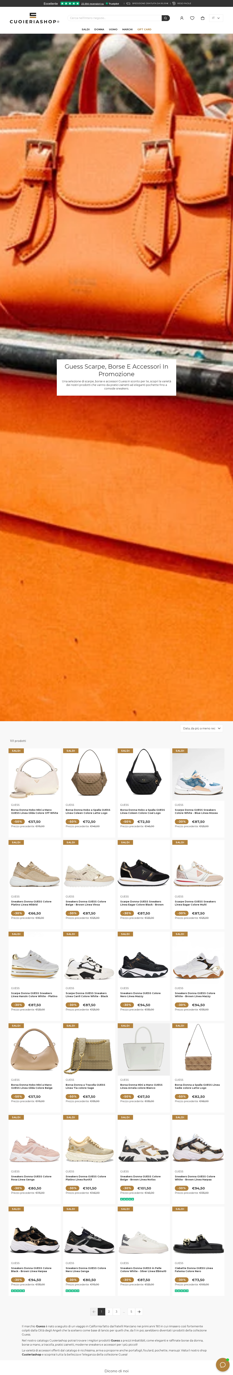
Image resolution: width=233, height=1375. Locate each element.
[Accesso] (182, 18)
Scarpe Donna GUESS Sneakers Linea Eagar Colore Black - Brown (142, 903)
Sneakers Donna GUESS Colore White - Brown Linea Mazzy (195, 995)
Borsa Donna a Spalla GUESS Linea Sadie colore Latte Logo (197, 1086)
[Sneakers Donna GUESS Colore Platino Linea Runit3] (89, 1141)
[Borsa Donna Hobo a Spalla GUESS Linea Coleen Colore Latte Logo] (89, 774)
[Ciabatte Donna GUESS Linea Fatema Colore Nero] (198, 1233)
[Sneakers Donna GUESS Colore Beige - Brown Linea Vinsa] (89, 866)
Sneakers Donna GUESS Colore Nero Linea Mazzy (140, 995)
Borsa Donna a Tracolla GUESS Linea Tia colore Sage (85, 1086)
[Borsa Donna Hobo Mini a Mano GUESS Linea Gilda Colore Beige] (35, 1049)
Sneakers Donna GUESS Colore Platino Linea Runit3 (86, 1178)
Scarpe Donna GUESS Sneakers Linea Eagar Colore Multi (195, 903)
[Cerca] (166, 18)
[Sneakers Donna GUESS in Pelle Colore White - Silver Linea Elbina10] (144, 1233)
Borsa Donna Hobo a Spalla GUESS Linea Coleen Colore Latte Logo (88, 811)
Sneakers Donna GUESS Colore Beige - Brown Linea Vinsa (86, 903)
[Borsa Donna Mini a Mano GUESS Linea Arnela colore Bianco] (144, 1049)
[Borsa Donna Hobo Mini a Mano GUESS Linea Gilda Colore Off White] (35, 774)
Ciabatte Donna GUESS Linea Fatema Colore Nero (194, 1270)
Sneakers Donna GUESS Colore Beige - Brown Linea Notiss (140, 1178)
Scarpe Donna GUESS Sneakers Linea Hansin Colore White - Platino (34, 995)
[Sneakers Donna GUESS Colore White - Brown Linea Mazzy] (198, 958)
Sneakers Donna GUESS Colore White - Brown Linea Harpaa (195, 1178)
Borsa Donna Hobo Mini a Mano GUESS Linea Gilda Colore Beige (32, 1086)
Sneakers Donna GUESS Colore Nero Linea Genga (86, 1270)
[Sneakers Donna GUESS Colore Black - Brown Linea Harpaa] (35, 1233)
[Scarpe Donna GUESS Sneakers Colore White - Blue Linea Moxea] (198, 774)
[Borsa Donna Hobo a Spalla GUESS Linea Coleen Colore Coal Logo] (144, 774)
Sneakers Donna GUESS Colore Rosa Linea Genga (31, 1178)
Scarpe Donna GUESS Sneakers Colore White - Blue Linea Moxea (196, 811)
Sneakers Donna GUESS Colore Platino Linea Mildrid (31, 903)
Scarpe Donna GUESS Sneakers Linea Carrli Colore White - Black (87, 995)
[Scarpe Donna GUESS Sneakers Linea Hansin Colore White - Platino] (35, 958)
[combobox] (114, 18)
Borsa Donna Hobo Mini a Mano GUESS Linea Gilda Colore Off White (34, 811)
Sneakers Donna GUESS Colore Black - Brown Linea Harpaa (31, 1270)
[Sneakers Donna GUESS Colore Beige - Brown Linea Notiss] (144, 1141)
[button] (202, 18)
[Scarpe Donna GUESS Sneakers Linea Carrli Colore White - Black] (89, 958)
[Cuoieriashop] (34, 18)
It (213, 18)
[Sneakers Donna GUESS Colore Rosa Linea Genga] (35, 1141)
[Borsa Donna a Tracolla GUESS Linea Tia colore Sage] (89, 1049)
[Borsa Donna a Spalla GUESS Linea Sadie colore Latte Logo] (198, 1049)
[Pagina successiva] (139, 1311)
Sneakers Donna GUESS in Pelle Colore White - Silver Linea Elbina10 (143, 1270)
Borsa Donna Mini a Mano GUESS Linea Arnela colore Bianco (141, 1086)
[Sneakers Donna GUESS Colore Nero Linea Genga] (89, 1233)
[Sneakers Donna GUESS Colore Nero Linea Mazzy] (144, 958)
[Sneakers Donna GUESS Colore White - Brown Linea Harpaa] (198, 1141)
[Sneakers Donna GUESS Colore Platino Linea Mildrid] (35, 866)
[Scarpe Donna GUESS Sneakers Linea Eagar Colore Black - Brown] (144, 866)
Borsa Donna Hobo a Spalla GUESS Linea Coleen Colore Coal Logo (142, 811)
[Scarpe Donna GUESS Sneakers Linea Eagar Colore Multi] (198, 866)
